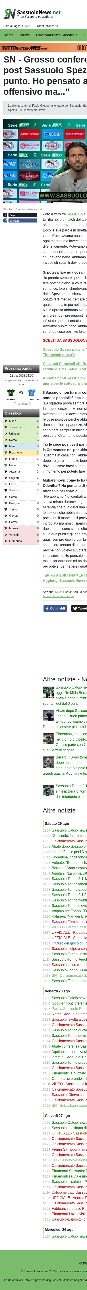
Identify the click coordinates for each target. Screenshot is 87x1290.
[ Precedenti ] (21, 403)
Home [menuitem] (9, 35)
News (58, 592)
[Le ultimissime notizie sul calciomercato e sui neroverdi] (32, 14)
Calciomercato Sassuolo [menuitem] (57, 35)
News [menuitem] (25, 35)
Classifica (13, 413)
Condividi (57, 608)
